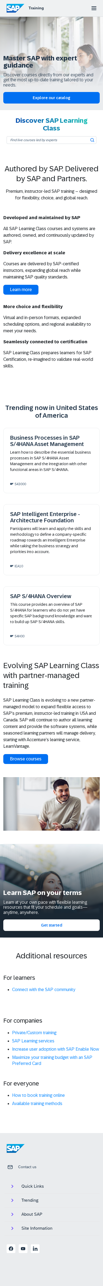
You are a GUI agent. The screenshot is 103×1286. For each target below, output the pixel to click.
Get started (51, 925)
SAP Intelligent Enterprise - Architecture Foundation (45, 517)
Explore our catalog (51, 98)
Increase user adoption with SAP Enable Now (55, 1049)
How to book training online (38, 1095)
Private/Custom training (34, 1032)
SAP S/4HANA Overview (40, 596)
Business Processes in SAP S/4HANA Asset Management (47, 441)
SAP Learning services (33, 1041)
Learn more (21, 289)
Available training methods (37, 1103)
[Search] (92, 140)
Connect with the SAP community (43, 989)
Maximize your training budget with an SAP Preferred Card (52, 1060)
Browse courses (25, 759)
